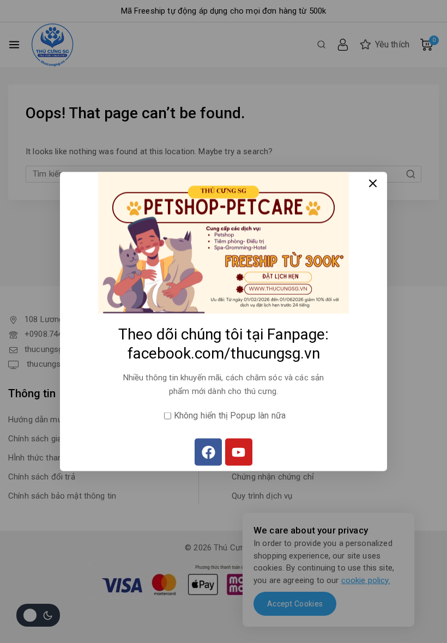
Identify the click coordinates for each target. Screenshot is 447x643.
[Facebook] (208, 452)
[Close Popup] (373, 183)
